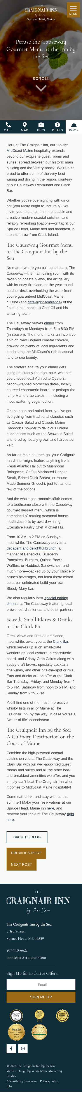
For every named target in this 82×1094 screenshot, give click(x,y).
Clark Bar (60, 641)
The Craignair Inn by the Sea (29, 924)
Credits (11, 1076)
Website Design (16, 1071)
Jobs (9, 1086)
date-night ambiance (44, 302)
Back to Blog (27, 837)
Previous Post (26, 853)
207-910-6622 (17, 950)
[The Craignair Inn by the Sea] (41, 10)
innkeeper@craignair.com (26, 957)
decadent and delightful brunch (31, 548)
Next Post (21, 864)
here (50, 808)
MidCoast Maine (20, 151)
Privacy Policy (49, 1081)
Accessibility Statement (22, 1081)
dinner (49, 323)
